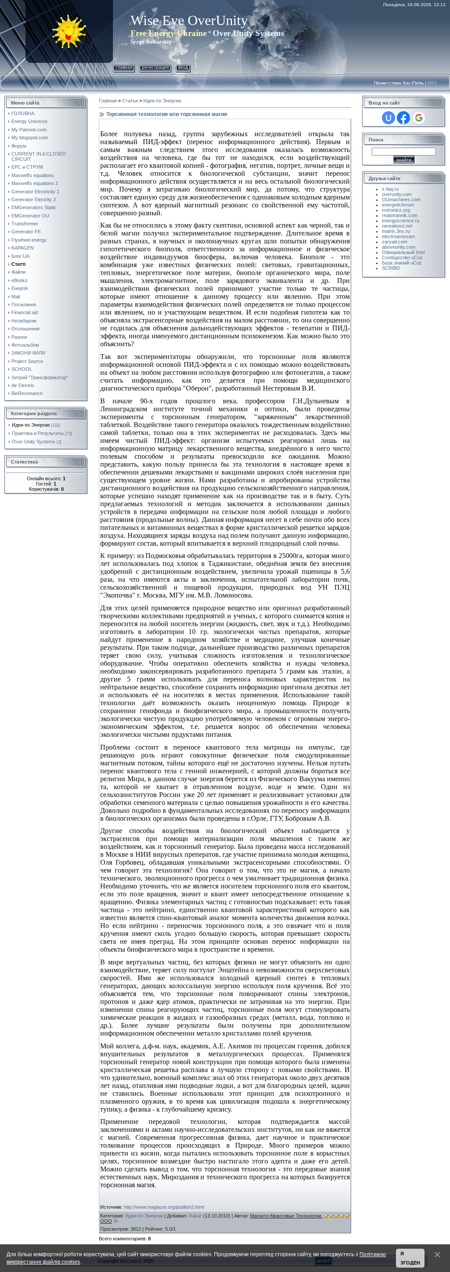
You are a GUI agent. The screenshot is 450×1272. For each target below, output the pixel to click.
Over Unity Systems (33, 441)
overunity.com (397, 194)
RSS (432, 82)
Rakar (195, 1215)
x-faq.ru (390, 189)
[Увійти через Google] (419, 118)
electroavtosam (398, 236)
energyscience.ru (400, 220)
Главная (124, 67)
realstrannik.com (399, 215)
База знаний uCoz (402, 262)
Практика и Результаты (38, 433)
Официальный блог (403, 252)
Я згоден (410, 1258)
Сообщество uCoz (402, 257)
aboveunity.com (398, 247)
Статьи (130, 100)
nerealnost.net (397, 225)
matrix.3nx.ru (396, 231)
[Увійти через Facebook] (403, 117)
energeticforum (398, 204)
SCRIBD (391, 268)
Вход (183, 67)
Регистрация (155, 67)
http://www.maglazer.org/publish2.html (164, 1207)
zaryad (389, 241)
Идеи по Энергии (31, 425)
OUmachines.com (401, 199)
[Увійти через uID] (388, 117)
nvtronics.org (396, 210)
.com (402, 241)
